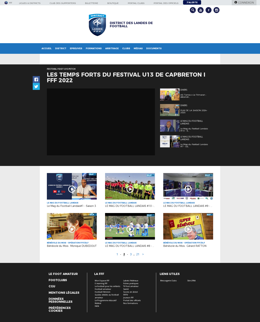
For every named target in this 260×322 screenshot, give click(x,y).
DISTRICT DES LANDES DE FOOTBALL (131, 24)
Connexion (246, 2)
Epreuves (76, 48)
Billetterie (91, 3)
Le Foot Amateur (63, 274)
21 (137, 254)
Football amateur (103, 289)
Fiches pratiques (130, 283)
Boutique (113, 3)
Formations (94, 48)
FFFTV (125, 295)
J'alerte (192, 2)
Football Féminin (102, 292)
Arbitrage (112, 48)
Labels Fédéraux (130, 281)
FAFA (97, 306)
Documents (154, 48)
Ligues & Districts (30, 3)
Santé (126, 289)
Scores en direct (130, 292)
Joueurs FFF (128, 298)
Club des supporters (63, 3)
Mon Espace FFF (102, 281)
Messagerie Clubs (168, 281)
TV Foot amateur (130, 286)
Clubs (126, 48)
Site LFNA (191, 281)
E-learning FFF (101, 283)
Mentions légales (64, 292)
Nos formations (130, 303)
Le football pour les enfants (107, 286)
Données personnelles (60, 300)
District (60, 48)
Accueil (47, 48)
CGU (52, 286)
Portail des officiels (166, 3)
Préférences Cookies (60, 309)
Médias (138, 48)
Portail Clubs (136, 3)
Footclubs (58, 280)
